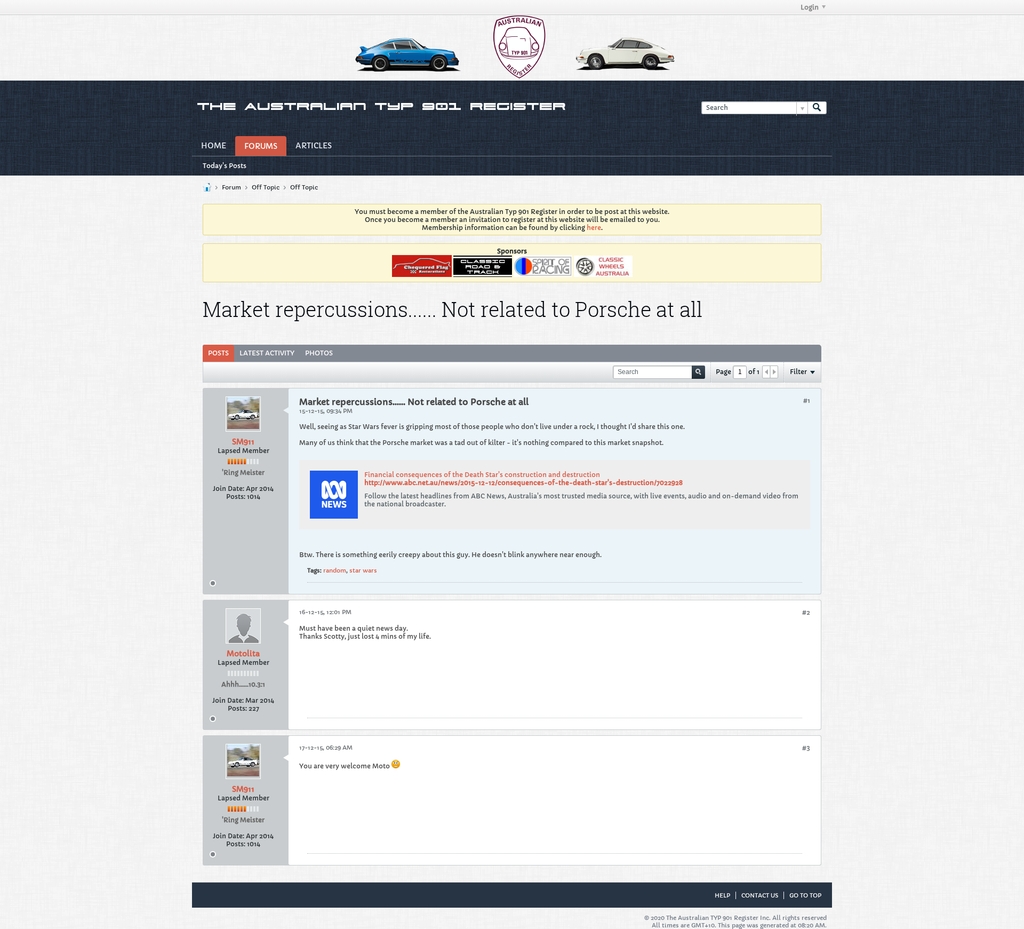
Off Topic (265, 187)
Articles (313, 145)
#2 (806, 612)
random (334, 570)
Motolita (243, 653)
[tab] (218, 353)
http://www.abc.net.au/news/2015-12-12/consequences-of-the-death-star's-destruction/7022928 (523, 483)
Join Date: (228, 489)
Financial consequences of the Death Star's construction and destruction (482, 475)
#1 (806, 400)
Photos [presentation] (319, 353)
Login (810, 7)
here (594, 228)
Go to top (805, 895)
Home (213, 145)
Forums (260, 146)
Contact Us (759, 895)
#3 (806, 748)
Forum (231, 187)
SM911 (243, 442)
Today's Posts (224, 166)
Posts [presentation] (218, 353)
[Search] (817, 108)
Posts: (235, 497)
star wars (363, 570)
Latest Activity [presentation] (266, 353)
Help (722, 895)
